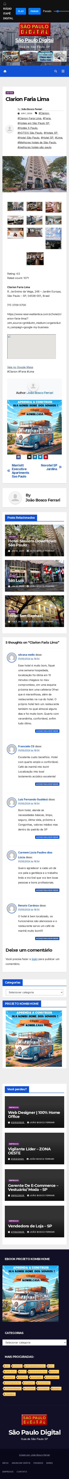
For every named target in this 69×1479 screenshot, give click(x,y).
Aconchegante (52, 1377)
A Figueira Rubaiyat (12, 1388)
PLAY (21, 11)
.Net (7, 1366)
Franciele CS (26, 746)
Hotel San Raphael (25, 615)
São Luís (16, 580)
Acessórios (9, 1377)
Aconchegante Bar (12, 1383)
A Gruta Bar (29, 1388)
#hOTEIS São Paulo (30, 132)
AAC (51, 1366)
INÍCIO (5, 1463)
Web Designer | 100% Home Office (34, 1114)
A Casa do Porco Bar (38, 1371)
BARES (49, 1463)
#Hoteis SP (50, 132)
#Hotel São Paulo (28, 137)
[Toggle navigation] (63, 71)
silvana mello (26, 654)
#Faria (47, 118)
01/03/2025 (17, 1159)
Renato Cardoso (28, 905)
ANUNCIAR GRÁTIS (21, 1463)
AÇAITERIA (43, 1388)
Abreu (22, 1371)
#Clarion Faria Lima (29, 118)
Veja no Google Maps (20, 367)
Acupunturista (44, 1383)
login (35, 959)
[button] (55, 71)
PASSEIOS (38, 1463)
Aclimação (22, 1377)
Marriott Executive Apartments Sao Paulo (20, 471)
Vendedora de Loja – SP (30, 1226)
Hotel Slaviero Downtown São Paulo (32, 543)
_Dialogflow (9, 1394)
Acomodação (36, 1377)
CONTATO (22, 1471)
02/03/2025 (18, 1122)
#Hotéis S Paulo (27, 128)
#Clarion (44, 113)
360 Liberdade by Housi (35, 1366)
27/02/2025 (18, 1232)
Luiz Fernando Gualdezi (33, 799)
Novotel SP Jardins (49, 467)
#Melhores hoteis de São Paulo (37, 142)
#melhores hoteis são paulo (35, 147)
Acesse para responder (47, 731)
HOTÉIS (10, 93)
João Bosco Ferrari (31, 109)
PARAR (34, 11)
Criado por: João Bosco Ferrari (34, 1455)
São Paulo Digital (34, 40)
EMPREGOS (13, 1107)
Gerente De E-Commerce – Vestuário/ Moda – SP (33, 1187)
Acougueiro (29, 1383)
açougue (56, 1388)
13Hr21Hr (17, 1366)
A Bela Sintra (10, 1371)
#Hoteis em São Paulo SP (33, 123)
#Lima (58, 137)
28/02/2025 (18, 1195)
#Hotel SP (47, 137)
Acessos (54, 1371)
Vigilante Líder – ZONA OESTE (29, 1151)
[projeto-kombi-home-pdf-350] (34, 426)
